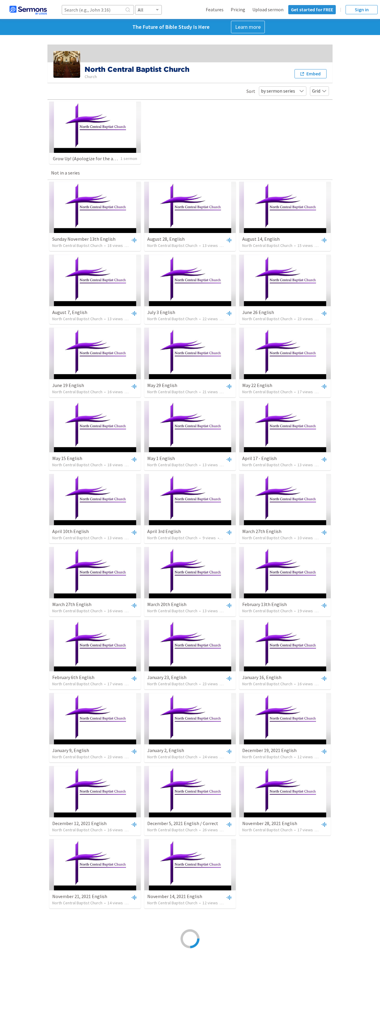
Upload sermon (268, 9)
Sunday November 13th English (83, 239)
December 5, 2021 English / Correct (182, 823)
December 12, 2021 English (79, 823)
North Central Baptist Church (77, 245)
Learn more (248, 26)
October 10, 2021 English (267, 970)
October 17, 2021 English (172, 970)
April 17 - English (259, 458)
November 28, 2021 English (269, 823)
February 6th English (73, 677)
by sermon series (278, 91)
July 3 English (161, 312)
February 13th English (264, 604)
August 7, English (69, 312)
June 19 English (68, 385)
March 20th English (166, 604)
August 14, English (261, 239)
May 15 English (67, 458)
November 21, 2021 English (79, 896)
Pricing (238, 9)
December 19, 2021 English (269, 750)
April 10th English (70, 531)
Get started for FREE (312, 9)
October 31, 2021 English (267, 896)
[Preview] (133, 239)
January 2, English (165, 750)
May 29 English (162, 385)
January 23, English (166, 677)
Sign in (362, 9)
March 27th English (261, 531)
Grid (316, 91)
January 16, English (261, 677)
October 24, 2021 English (77, 970)
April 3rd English (164, 531)
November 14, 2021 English (174, 896)
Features (215, 9)
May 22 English (257, 385)
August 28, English (166, 239)
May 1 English (161, 458)
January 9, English (70, 750)
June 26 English (258, 312)
